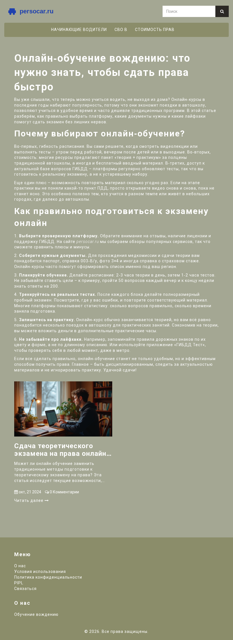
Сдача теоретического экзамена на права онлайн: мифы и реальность (61, 449)
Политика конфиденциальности (48, 577)
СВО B (121, 29)
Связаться (25, 588)
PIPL (18, 583)
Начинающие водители (79, 29)
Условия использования (40, 571)
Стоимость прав (154, 29)
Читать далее (29, 500)
